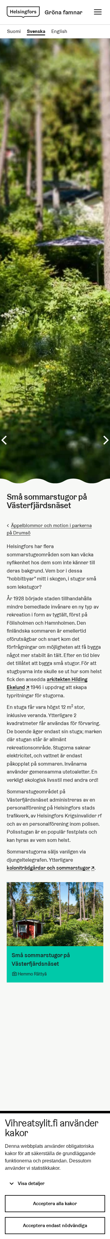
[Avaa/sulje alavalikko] (98, 12)
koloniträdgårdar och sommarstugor (48, 868)
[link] (23, 12)
